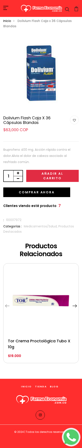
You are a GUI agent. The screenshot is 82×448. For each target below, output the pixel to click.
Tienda (41, 386)
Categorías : (12, 226)
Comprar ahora (36, 192)
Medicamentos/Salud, (41, 226)
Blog (54, 386)
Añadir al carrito (52, 175)
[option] (41, 316)
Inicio (7, 21)
